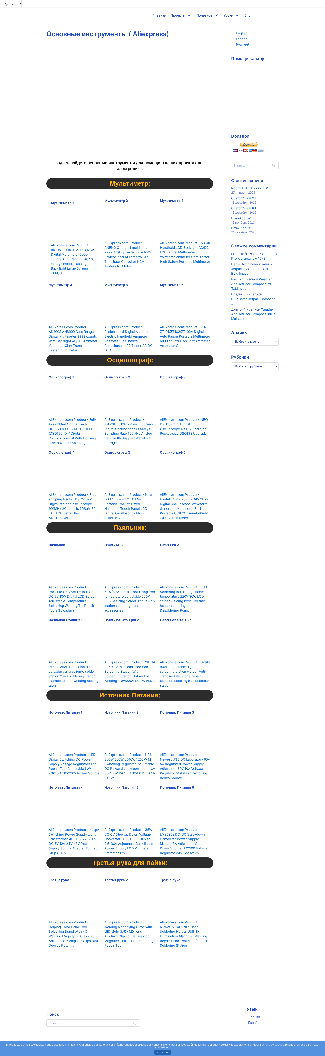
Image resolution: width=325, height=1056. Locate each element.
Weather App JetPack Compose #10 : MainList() (253, 314)
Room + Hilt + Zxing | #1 (250, 188)
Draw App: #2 (241, 228)
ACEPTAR (162, 1052)
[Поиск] (274, 165)
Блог (248, 15)
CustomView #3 (243, 208)
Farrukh (237, 279)
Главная (159, 15)
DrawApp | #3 (241, 218)
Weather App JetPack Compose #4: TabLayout (252, 284)
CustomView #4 (243, 198)
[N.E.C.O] (54, 15)
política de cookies (273, 1044)
